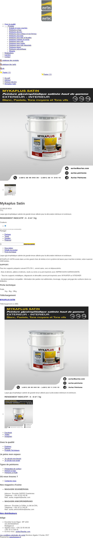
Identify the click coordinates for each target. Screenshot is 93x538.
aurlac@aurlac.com (23, 531)
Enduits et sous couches (18, 28)
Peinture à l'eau (10, 471)
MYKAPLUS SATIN (7, 300)
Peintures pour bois (16, 36)
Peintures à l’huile (11, 473)
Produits (9, 26)
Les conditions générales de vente (12, 535)
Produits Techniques (12, 450)
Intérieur (8, 448)
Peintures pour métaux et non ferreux (23, 34)
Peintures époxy (15, 47)
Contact (7, 57)
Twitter (7, 434)
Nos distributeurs (8, 513)
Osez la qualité (10, 24)
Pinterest (8, 240)
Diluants (12, 51)
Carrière (8, 55)
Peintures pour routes (17, 43)
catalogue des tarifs (9, 64)
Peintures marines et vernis (19, 39)
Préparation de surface (13, 469)
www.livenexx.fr (15, 537)
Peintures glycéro (15, 32)
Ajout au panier (29, 244)
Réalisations (9, 53)
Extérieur (8, 446)
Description (9, 248)
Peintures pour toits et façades (20, 38)
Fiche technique (10, 252)
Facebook (8, 433)
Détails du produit (11, 250)
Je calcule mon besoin (13, 459)
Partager (8, 234)
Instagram (8, 436)
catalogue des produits (10, 60)
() (7, 72)
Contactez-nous (10, 481)
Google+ (8, 238)
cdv (3, 68)
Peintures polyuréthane (17, 49)
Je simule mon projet (12, 460)
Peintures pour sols (16, 41)
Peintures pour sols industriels (20, 45)
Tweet (7, 236)
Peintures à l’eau (15, 30)
